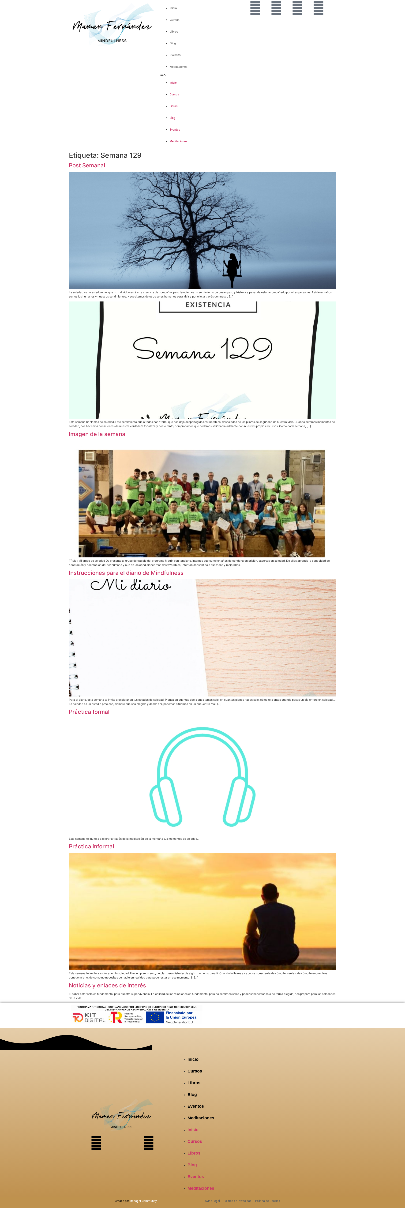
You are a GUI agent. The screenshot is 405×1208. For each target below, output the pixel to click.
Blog (173, 43)
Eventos (175, 55)
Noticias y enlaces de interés (107, 985)
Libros (174, 31)
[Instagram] (276, 8)
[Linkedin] (318, 8)
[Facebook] (255, 8)
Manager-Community (143, 1201)
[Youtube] (297, 8)
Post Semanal (87, 165)
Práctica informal (91, 846)
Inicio (173, 8)
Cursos (175, 20)
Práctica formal (89, 711)
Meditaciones (179, 66)
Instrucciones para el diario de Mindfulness (126, 572)
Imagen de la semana (97, 434)
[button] (202, 75)
